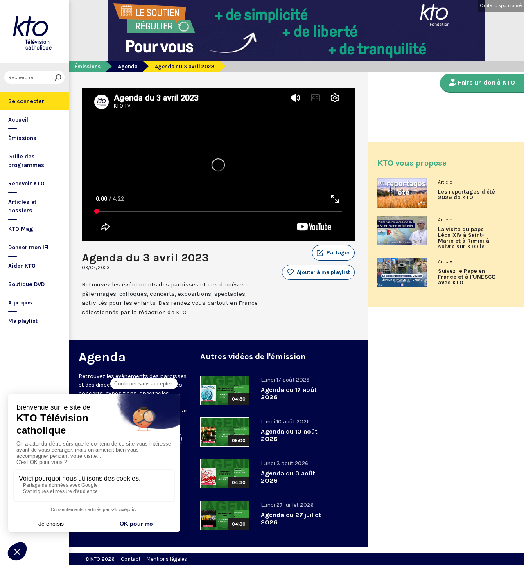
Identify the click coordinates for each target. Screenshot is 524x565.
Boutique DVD (26, 284)
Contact (130, 559)
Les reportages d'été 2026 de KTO (466, 194)
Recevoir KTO (26, 183)
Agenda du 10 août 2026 (289, 435)
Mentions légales (167, 559)
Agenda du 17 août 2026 (289, 393)
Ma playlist (23, 320)
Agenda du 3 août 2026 (288, 476)
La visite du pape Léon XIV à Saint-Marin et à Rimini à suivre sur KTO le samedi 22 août (463, 241)
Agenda (128, 66)
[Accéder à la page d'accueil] (34, 31)
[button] (333, 253)
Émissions (22, 138)
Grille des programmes (26, 161)
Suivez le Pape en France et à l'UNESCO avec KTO (467, 277)
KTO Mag (20, 228)
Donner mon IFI (28, 247)
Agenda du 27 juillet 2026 (291, 518)
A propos (20, 302)
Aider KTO (22, 265)
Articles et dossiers (22, 206)
